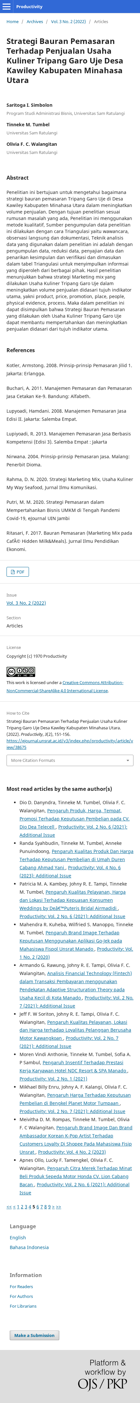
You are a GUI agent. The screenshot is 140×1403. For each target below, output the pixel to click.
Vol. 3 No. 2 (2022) (68, 21)
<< (9, 1207)
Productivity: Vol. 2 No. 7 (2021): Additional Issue (72, 1111)
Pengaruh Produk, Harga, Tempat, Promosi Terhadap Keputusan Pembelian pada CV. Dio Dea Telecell (75, 818)
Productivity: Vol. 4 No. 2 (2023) (72, 1152)
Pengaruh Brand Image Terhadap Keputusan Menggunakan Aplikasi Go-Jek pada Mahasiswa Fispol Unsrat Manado (71, 940)
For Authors (21, 1296)
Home (13, 21)
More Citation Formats (33, 760)
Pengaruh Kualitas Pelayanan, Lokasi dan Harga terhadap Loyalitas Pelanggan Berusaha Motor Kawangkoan (75, 1030)
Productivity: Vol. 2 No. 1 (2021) (53, 1079)
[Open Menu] (6, 6)
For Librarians (23, 1306)
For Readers (21, 1286)
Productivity (29, 6)
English (18, 1237)
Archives (35, 21)
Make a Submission (34, 1335)
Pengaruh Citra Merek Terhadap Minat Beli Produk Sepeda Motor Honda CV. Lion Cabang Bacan (76, 1176)
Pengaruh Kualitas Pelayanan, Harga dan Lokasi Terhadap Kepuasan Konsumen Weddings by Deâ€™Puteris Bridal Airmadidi (73, 900)
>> (58, 1207)
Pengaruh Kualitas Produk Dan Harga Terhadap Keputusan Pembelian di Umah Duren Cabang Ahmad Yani (76, 859)
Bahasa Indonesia (29, 1247)
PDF (20, 572)
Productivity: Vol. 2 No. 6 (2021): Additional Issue (72, 916)
